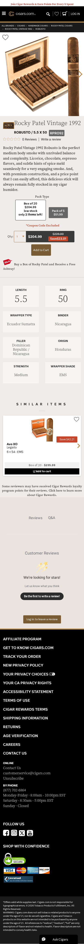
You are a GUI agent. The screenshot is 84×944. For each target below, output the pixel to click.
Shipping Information (25, 718)
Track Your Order (22, 656)
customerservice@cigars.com (27, 773)
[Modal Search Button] (48, 14)
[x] (22, 833)
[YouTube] (30, 833)
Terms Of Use (16, 700)
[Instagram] (14, 833)
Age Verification (20, 735)
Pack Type (42, 197)
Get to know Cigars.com (28, 647)
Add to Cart (41, 250)
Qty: (11, 236)
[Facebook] (6, 833)
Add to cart (43, 471)
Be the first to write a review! (42, 596)
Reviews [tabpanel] (35, 518)
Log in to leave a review (42, 619)
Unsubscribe (13, 778)
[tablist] (42, 518)
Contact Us (12, 768)
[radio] (30, 210)
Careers (11, 744)
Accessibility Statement (28, 691)
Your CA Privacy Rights (27, 682)
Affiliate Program (22, 638)
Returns (12, 726)
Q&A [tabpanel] (51, 518)
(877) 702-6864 (14, 790)
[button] (58, 939)
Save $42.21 (67, 439)
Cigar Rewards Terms (25, 709)
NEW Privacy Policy (23, 665)
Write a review (51, 139)
